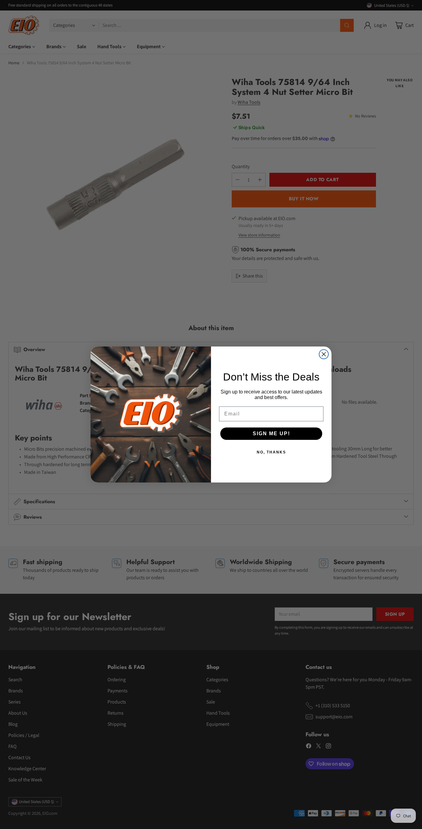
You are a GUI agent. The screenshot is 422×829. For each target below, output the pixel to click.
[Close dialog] (323, 354)
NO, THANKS (271, 452)
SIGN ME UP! (271, 433)
